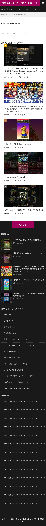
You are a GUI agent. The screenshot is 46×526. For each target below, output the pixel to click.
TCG (26, 9)
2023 (6, 427)
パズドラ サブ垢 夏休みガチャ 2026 (18, 144)
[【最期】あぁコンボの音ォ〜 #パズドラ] (6, 257)
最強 (23, 115)
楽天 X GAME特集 (10, 351)
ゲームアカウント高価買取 (13, 370)
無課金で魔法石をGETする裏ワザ (15, 364)
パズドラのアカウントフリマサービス (19, 376)
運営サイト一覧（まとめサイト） (16, 339)
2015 (6, 486)
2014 (6, 495)
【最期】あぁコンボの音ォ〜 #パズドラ (27, 253)
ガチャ (24, 148)
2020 (6, 452)
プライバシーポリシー (12, 327)
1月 (9, 401)
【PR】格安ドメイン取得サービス (16, 382)
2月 (12, 401)
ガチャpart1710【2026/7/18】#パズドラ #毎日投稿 (24, 210)
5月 (21, 401)
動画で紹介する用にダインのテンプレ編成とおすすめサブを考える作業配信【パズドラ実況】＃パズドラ (28, 269)
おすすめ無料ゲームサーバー (14, 358)
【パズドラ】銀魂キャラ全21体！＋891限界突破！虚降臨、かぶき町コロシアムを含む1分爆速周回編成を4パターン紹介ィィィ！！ (24, 109)
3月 (15, 401)
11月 (40, 410)
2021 (6, 444)
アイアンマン (36, 9)
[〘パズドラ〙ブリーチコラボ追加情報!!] (6, 244)
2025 (6, 410)
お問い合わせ (8, 315)
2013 (6, 503)
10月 (36, 410)
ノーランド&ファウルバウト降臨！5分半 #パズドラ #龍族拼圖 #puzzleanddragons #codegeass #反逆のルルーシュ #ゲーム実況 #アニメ (24, 71)
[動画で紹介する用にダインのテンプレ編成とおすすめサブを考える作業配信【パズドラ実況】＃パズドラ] (6, 271)
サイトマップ (8, 321)
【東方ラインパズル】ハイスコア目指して (28, 280)
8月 (30, 401)
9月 (33, 410)
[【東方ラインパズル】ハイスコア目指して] (6, 284)
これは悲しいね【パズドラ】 (15, 177)
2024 (6, 418)
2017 (6, 469)
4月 (18, 401)
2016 (6, 478)
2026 (6, 401)
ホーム (3, 9)
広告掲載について (10, 333)
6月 (24, 401)
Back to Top (23, 225)
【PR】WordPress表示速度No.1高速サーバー (20, 388)
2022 (6, 435)
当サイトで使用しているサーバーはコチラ (19, 345)
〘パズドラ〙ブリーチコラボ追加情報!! (27, 240)
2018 (6, 461)
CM (20, 9)
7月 (27, 401)
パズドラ (12, 9)
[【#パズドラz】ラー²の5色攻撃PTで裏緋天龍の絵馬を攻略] (6, 297)
